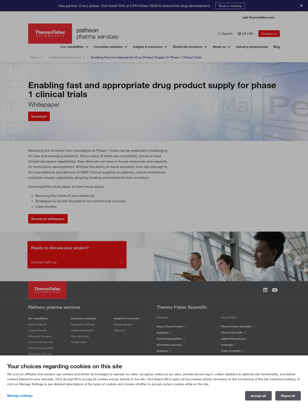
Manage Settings (20, 396)
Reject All (288, 396)
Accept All (258, 396)
